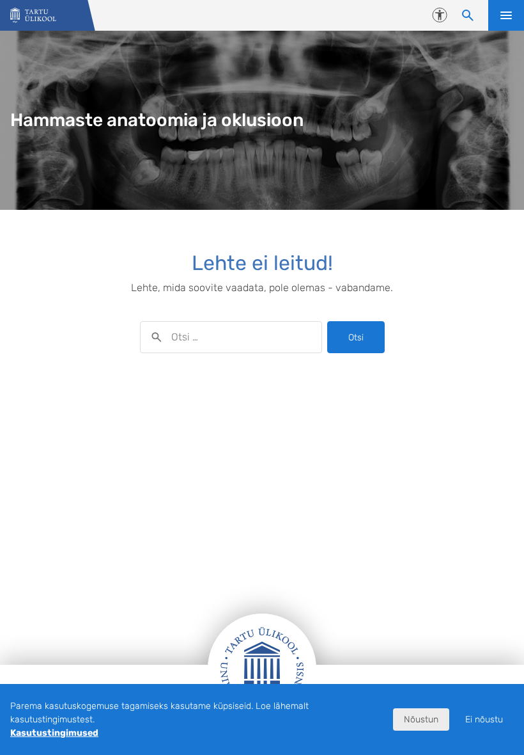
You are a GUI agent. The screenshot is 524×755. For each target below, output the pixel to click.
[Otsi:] (231, 337)
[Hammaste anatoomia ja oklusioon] (33, 16)
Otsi (356, 337)
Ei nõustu (484, 719)
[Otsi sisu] (467, 15)
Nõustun (421, 719)
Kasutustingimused (54, 732)
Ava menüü (506, 15)
